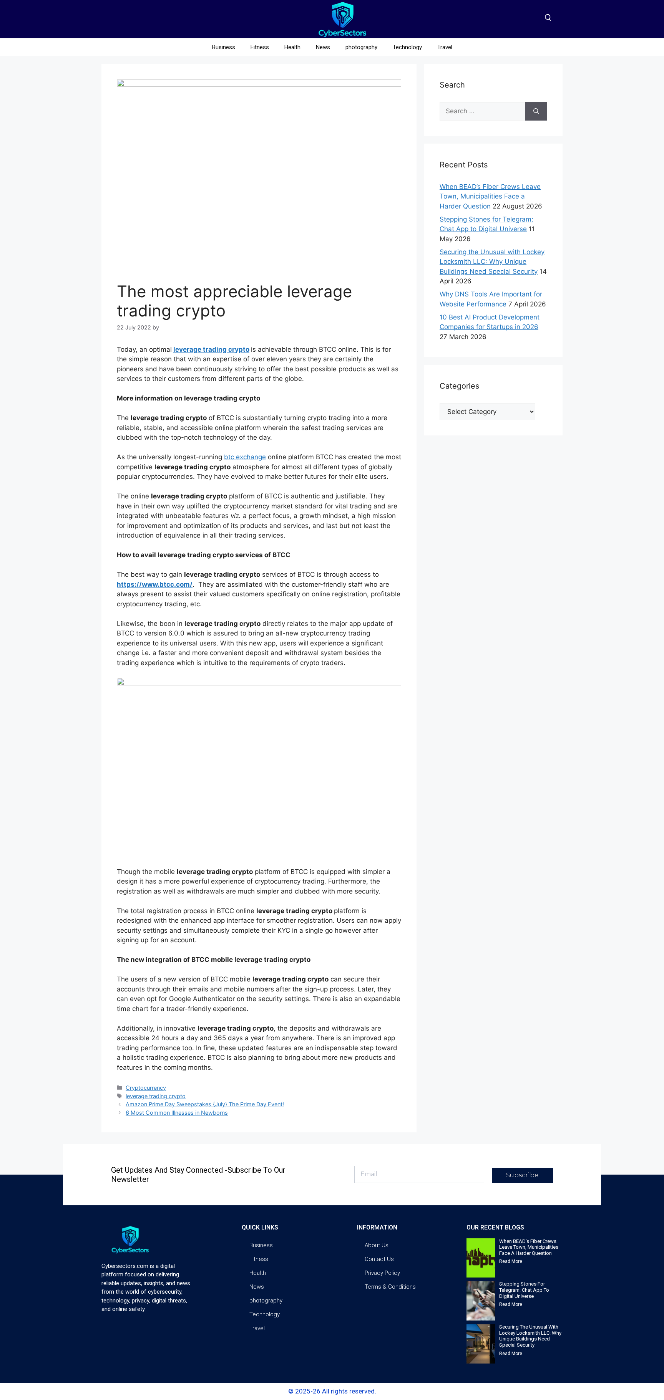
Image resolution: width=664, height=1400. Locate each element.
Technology (407, 47)
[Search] (536, 111)
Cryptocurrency (146, 1087)
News (323, 47)
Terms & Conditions (390, 1286)
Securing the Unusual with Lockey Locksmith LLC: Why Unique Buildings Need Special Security (492, 261)
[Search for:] (482, 111)
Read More (510, 1261)
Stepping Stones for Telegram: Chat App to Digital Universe (524, 1290)
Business (223, 47)
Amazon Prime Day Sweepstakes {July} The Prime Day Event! (205, 1104)
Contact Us (379, 1259)
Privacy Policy (382, 1272)
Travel (444, 47)
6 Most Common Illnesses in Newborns (177, 1112)
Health (292, 47)
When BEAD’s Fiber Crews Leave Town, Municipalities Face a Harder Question (490, 196)
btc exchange (245, 457)
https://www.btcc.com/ (155, 584)
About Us (376, 1245)
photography (361, 47)
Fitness (260, 47)
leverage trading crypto (211, 349)
